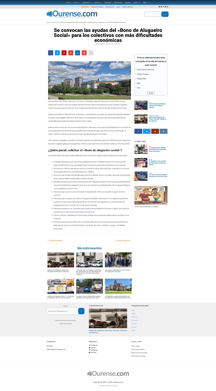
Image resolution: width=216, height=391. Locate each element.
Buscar (165, 14)
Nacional (134, 317)
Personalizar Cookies (138, 356)
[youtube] (166, 6)
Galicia (133, 313)
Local (108, 44)
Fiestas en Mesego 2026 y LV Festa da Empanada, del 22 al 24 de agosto (60, 297)
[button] (78, 2)
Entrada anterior (54, 240)
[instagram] (164, 6)
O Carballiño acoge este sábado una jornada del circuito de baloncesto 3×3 (118, 297)
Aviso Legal (135, 346)
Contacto (50, 346)
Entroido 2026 (109, 7)
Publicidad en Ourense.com (56, 349)
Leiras (118, 7)
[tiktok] (168, 6)
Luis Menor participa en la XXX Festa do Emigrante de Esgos (117, 270)
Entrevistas (134, 320)
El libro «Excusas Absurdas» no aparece (146, 206)
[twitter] (161, 6)
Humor (133, 330)
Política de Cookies (138, 349)
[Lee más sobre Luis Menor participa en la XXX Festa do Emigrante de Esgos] (118, 259)
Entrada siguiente (124, 240)
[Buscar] (81, 311)
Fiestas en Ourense (97, 7)
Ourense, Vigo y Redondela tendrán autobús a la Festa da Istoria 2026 (88, 297)
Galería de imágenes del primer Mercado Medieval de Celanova (58, 270)
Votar (151, 93)
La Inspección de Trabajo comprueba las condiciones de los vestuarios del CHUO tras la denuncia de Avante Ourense (88, 272)
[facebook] (159, 6)
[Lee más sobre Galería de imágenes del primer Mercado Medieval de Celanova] (60, 259)
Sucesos (134, 327)
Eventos (133, 323)
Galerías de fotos (127, 7)
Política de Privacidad (139, 353)
